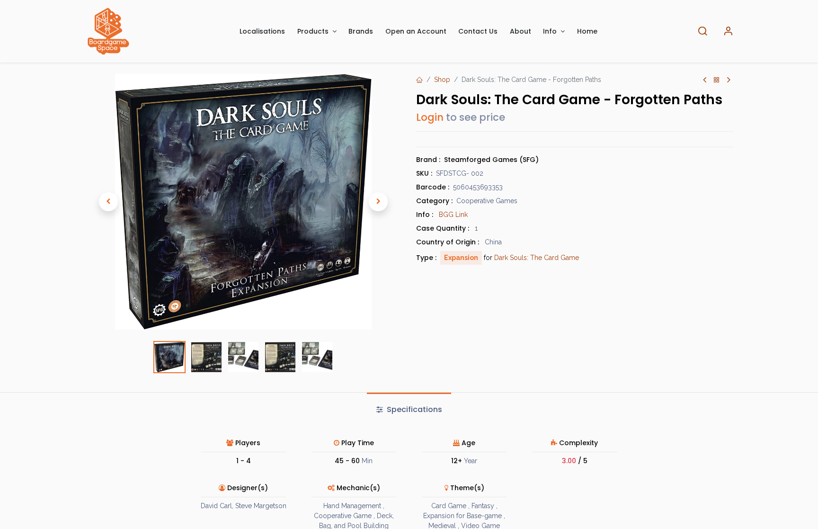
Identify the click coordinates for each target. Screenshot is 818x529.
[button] (108, 201)
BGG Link (453, 214)
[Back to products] (716, 80)
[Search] (702, 31)
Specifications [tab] (413, 409)
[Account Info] (728, 31)
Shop (442, 79)
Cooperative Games (486, 201)
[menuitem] (263, 31)
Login (430, 117)
